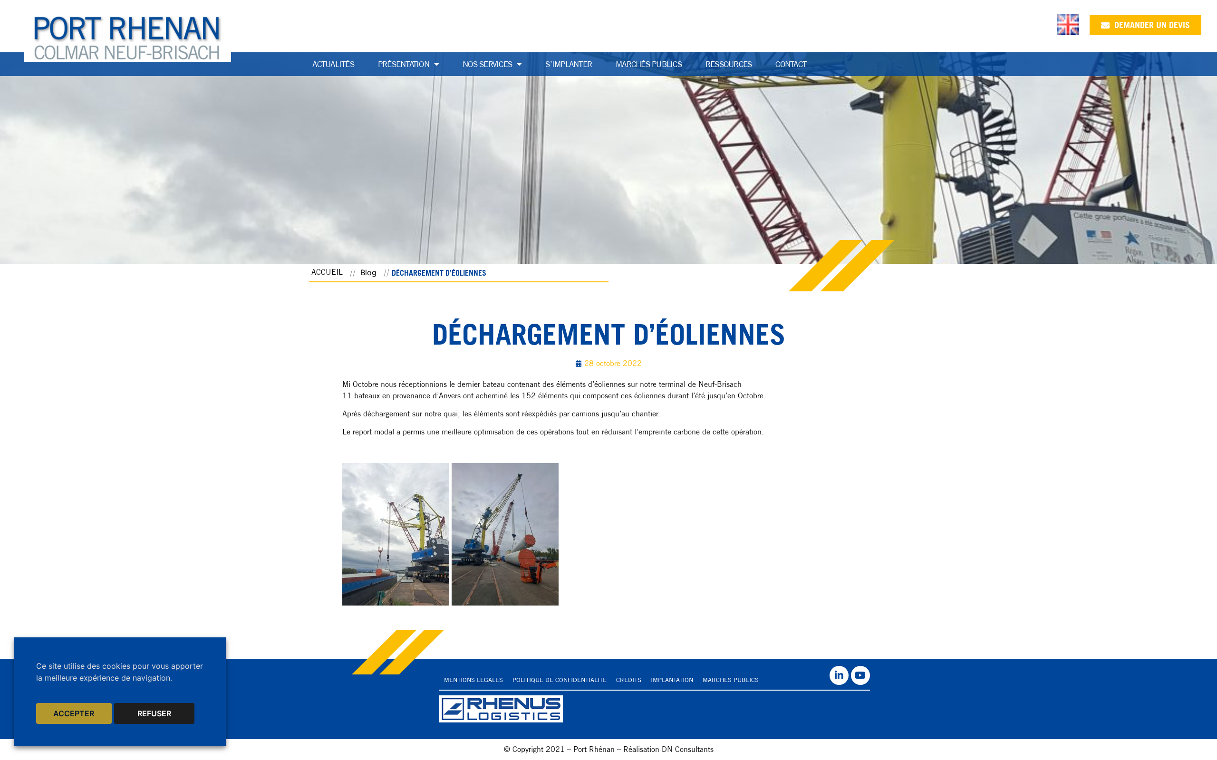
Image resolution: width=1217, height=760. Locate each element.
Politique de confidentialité (559, 679)
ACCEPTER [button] (73, 713)
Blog (368, 272)
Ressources (728, 64)
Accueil (327, 272)
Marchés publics (649, 64)
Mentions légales (473, 679)
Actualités (333, 64)
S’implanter (568, 64)
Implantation (672, 679)
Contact (790, 64)
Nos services (487, 64)
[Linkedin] (839, 675)
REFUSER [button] (154, 713)
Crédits (628, 679)
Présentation (403, 64)
